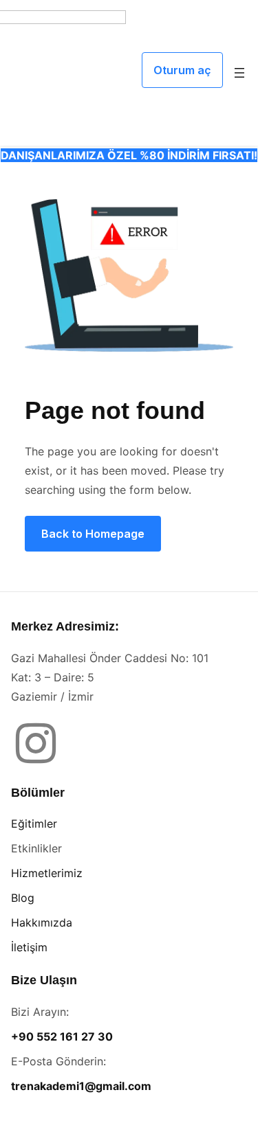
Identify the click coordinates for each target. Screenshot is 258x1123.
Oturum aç (182, 70)
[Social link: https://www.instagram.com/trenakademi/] (41, 744)
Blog (22, 898)
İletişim (29, 947)
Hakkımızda (41, 922)
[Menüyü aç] (239, 73)
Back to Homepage (92, 534)
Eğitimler (34, 823)
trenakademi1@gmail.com (81, 1086)
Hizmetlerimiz (47, 873)
